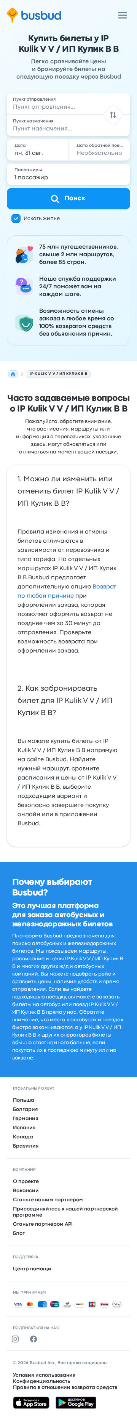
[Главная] (13, 374)
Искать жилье (42, 218)
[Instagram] (17, 1339)
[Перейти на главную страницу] (34, 15)
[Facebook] (35, 1339)
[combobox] (68, 103)
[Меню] (122, 15)
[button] (113, 114)
